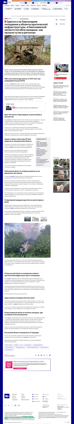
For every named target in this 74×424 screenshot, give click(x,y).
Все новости (39, 165)
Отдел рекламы (60, 396)
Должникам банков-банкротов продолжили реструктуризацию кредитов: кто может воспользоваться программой (41, 152)
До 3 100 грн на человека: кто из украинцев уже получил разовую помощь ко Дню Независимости (42, 161)
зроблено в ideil (67, 422)
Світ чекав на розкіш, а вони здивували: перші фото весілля (61, 191)
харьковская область (38, 345)
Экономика (6, 5)
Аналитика (36, 398)
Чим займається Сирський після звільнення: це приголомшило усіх (61, 179)
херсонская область (9, 347)
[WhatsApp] (47, 355)
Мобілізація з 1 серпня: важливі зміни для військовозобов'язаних (61, 168)
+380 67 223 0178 (45, 406)
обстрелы (16, 345)
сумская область (27, 345)
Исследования (37, 401)
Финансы (17, 5)
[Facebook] (36, 355)
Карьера (23, 5)
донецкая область (44, 347)
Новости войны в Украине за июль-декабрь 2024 (27, 107)
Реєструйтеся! (20, 368)
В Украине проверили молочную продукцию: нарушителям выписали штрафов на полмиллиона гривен (61, 106)
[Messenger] (50, 355)
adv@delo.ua (44, 407)
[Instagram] (19, 405)
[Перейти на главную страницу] (5, 2)
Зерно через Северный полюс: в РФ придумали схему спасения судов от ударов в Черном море (42, 144)
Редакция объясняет (46, 401)
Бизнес (12, 5)
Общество (33, 5)
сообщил (8, 119)
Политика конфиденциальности (61, 398)
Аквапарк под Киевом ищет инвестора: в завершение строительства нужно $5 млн (59, 119)
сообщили (25, 337)
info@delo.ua (59, 409)
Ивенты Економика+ (61, 0)
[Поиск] (67, 5)
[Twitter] (41, 355)
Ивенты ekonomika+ (25, 399)
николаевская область (20, 347)
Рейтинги (21, 0)
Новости (39, 5)
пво (21, 345)
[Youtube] (15, 405)
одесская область (9, 349)
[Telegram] (38, 355)
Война (27, 5)
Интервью (46, 398)
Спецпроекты (41, 0)
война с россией (8, 345)
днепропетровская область (32, 347)
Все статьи (62, 24)
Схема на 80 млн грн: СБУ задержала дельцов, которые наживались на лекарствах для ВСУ (61, 113)
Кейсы (45, 396)
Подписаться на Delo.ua (61, 78)
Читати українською (24, 18)
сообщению (12, 84)
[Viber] (44, 355)
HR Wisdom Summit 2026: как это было (60, 75)
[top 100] (9, 2)
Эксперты (44, 5)
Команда (59, 394)
